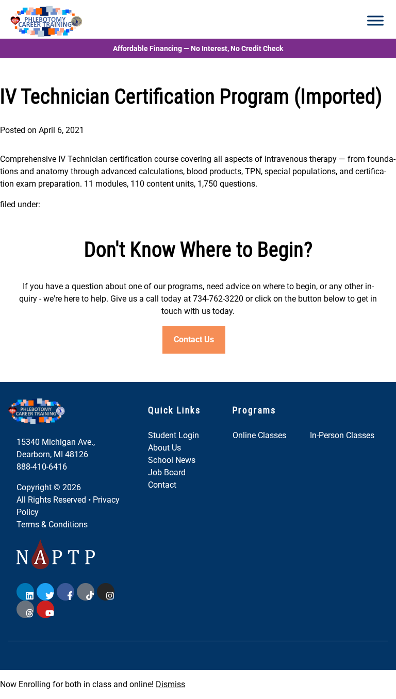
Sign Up (93, 659)
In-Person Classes (342, 435)
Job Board (167, 472)
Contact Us (194, 339)
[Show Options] (152, 571)
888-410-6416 (41, 467)
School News (171, 460)
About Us (164, 448)
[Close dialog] (162, 509)
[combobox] (89, 571)
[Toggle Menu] (375, 20)
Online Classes (259, 435)
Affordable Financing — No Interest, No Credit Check (198, 48)
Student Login (173, 435)
